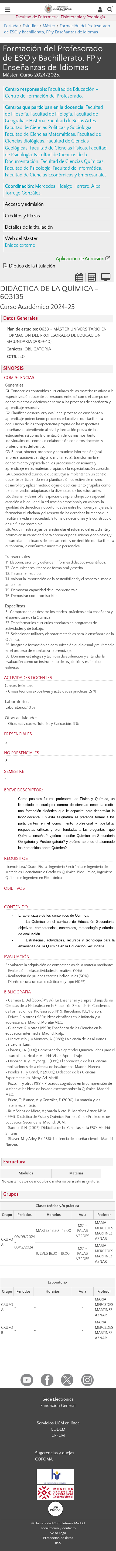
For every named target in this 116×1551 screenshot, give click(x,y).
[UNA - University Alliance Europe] (55, 1508)
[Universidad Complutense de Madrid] (58, 8)
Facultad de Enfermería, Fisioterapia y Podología (60, 17)
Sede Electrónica (58, 1399)
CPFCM (58, 1435)
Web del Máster (21, 238)
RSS (58, 1543)
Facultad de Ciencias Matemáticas (40, 134)
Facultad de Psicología (27, 168)
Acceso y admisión (24, 204)
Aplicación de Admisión (80, 259)
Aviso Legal (58, 1533)
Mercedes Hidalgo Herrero (62, 186)
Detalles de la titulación (29, 227)
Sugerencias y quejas (54, 1453)
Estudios (30, 25)
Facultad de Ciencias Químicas (72, 161)
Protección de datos (58, 1538)
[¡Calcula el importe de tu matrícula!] (92, 279)
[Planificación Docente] (79, 279)
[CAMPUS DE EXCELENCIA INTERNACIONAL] (55, 1492)
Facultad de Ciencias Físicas (58, 148)
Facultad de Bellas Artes (71, 121)
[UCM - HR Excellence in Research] (55, 1476)
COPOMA (44, 1459)
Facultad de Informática (77, 168)
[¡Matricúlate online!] (105, 279)
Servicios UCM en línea (58, 1423)
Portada (11, 25)
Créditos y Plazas (22, 216)
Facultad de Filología (51, 114)
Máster (49, 25)
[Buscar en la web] (109, 9)
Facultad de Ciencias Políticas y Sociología (48, 127)
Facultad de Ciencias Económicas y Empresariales (56, 175)
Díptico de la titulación (32, 266)
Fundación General (58, 1405)
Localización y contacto (58, 1528)
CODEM (58, 1429)
